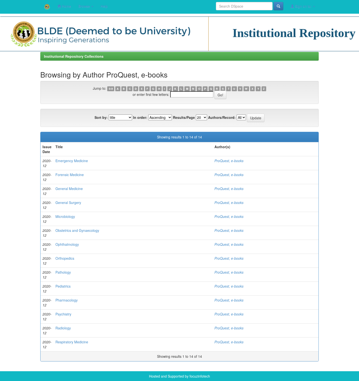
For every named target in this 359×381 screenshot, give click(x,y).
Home (66, 6)
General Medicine (69, 188)
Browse (84, 6)
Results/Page (184, 117)
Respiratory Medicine (71, 341)
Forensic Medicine (69, 174)
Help (104, 6)
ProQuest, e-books (228, 160)
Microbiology (65, 216)
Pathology (63, 272)
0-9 (111, 88)
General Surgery (68, 202)
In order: (140, 117)
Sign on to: (303, 6)
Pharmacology (66, 300)
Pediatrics (63, 286)
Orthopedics (64, 258)
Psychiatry (63, 314)
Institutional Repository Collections (74, 56)
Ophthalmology (67, 244)
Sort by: (101, 117)
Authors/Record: (222, 117)
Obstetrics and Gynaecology (77, 230)
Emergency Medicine (71, 160)
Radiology (63, 327)
